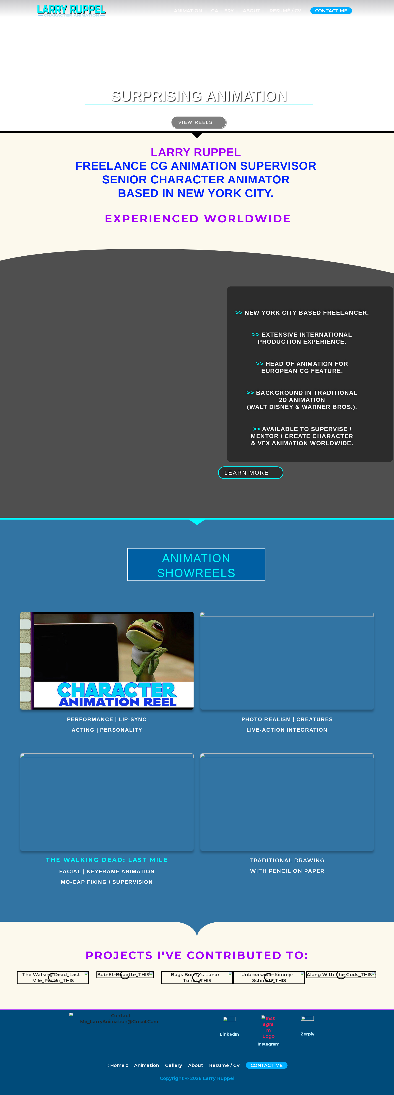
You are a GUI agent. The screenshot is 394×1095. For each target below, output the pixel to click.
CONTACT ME (331, 10)
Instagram (269, 1044)
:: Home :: (117, 1065)
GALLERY (222, 10)
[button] (21, 980)
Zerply (307, 1034)
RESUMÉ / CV (285, 10)
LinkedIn (229, 1034)
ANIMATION (188, 10)
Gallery (173, 1065)
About (195, 1065)
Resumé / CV (224, 1065)
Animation (146, 1065)
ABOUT (251, 10)
